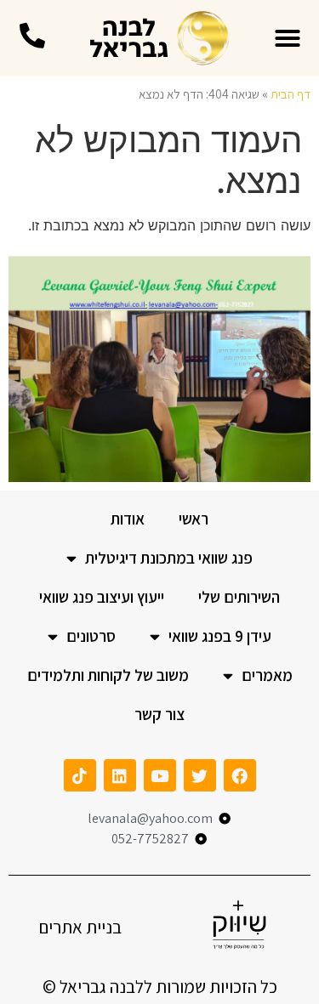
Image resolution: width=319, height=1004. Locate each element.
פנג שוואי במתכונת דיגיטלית (169, 557)
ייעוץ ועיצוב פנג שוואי (101, 597)
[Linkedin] (120, 775)
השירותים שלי (239, 597)
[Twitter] (200, 775)
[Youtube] (160, 775)
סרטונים (91, 636)
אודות (128, 518)
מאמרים (267, 675)
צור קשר (159, 714)
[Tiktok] (80, 775)
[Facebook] (240, 775)
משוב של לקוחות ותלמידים (108, 675)
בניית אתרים (80, 927)
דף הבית (290, 94)
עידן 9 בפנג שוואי (219, 636)
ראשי (193, 518)
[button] (287, 38)
